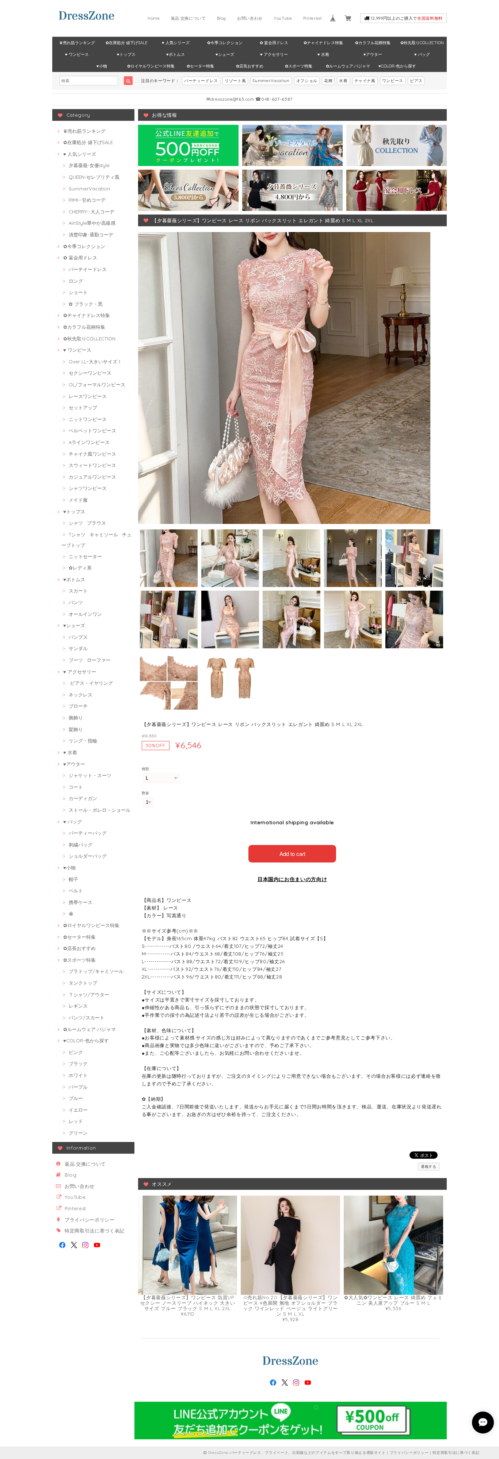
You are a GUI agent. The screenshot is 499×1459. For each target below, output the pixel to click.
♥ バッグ (422, 54)
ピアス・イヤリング (91, 683)
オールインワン (85, 614)
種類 (145, 769)
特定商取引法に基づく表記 (95, 1231)
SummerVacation (270, 80)
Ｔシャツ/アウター (89, 994)
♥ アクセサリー (274, 54)
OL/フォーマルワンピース (97, 384)
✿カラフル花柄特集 (373, 42)
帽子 (73, 879)
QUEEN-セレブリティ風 (94, 177)
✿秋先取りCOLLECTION (422, 42)
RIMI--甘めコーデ (87, 200)
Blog (221, 18)
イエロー (78, 1110)
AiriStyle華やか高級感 (92, 223)
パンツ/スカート (86, 1017)
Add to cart (292, 853)
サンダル (78, 648)
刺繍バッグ (80, 845)
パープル (78, 1087)
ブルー (76, 1098)
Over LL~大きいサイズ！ (95, 361)
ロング (76, 281)
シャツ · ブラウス (87, 523)
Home (154, 18)
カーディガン (83, 798)
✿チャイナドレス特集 (323, 42)
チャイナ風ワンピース (92, 454)
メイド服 (78, 500)
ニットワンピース (88, 419)
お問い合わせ (250, 18)
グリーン (78, 1133)
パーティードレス (201, 80)
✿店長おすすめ (249, 66)
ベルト (76, 890)
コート (76, 787)
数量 (145, 793)
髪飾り (76, 729)
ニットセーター (85, 556)
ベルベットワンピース (92, 430)
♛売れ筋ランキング (77, 42)
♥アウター (372, 54)
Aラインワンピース (89, 442)
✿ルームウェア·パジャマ (348, 66)
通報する (429, 1166)
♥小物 (101, 66)
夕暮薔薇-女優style (89, 165)
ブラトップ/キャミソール (96, 971)
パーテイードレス (88, 269)
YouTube (283, 18)
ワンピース (392, 80)
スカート (78, 591)
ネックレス (80, 695)
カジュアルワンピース (92, 477)
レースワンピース (88, 396)
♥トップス (126, 54)
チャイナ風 (365, 80)
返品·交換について (188, 18)
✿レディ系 (80, 568)
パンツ (76, 602)
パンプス (78, 637)
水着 (343, 80)
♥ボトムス (175, 54)
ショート (78, 292)
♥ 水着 (323, 54)
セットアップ (83, 407)
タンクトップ (83, 983)
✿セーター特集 (200, 66)
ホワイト (78, 1075)
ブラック (78, 1063)
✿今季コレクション (225, 42)
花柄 (328, 80)
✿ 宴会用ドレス (274, 42)
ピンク (76, 1052)
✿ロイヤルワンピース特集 (151, 66)
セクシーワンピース (90, 373)
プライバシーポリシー (90, 1220)
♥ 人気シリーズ (176, 42)
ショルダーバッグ (88, 856)
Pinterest (312, 18)
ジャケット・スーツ (90, 775)
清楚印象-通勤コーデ (91, 235)
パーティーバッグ (88, 833)
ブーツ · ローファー (90, 660)
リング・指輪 (83, 741)
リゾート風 (235, 80)
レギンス (78, 1006)
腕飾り (76, 718)
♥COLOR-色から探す (397, 66)
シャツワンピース (88, 488)
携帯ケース (80, 902)
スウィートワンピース (92, 465)
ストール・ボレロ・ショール (99, 810)
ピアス (416, 80)
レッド (76, 1121)
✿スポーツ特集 (298, 66)
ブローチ (78, 706)
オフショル (306, 80)
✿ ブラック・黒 (86, 304)
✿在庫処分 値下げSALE (126, 42)
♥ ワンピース (77, 54)
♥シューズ (225, 54)
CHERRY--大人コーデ (91, 212)
